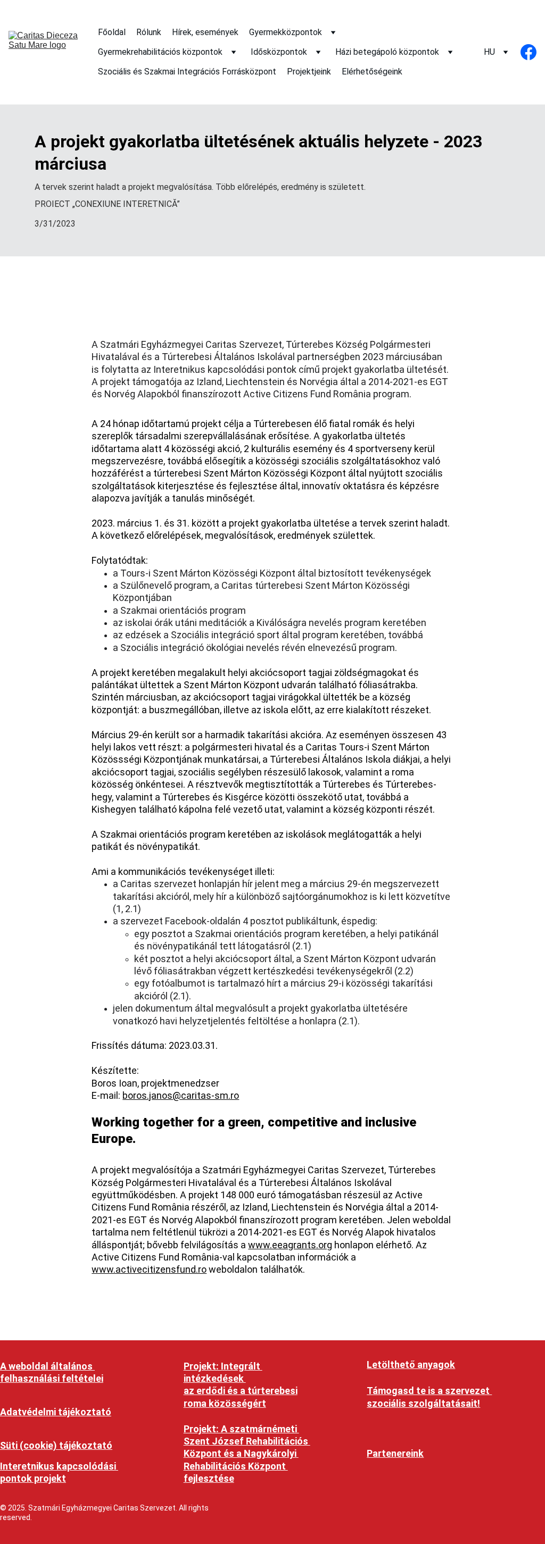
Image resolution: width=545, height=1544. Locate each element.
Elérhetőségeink (372, 71)
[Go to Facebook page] (528, 52)
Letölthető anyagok (411, 1364)
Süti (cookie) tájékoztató (56, 1445)
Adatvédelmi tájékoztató (55, 1411)
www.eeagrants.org (290, 1244)
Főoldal (112, 32)
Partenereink (395, 1453)
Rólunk (148, 32)
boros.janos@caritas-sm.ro (180, 1095)
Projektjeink (309, 71)
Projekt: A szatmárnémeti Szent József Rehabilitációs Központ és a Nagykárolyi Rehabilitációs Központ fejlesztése (247, 1453)
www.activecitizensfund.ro (149, 1269)
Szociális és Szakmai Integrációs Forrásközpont (187, 71)
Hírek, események (205, 32)
